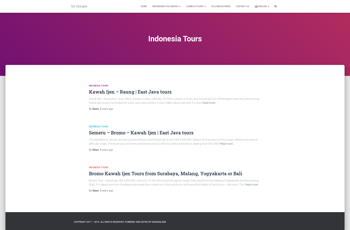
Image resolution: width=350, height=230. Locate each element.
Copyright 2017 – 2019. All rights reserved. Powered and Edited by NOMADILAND (120, 222)
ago (106, 108)
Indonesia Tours (98, 85)
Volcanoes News (220, 6)
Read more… (210, 102)
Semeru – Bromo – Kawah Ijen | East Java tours (141, 133)
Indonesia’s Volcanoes (165, 6)
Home (144, 6)
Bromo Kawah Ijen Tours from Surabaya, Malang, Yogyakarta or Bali (165, 174)
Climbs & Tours (195, 6)
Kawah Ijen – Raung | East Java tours (130, 92)
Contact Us (242, 6)
